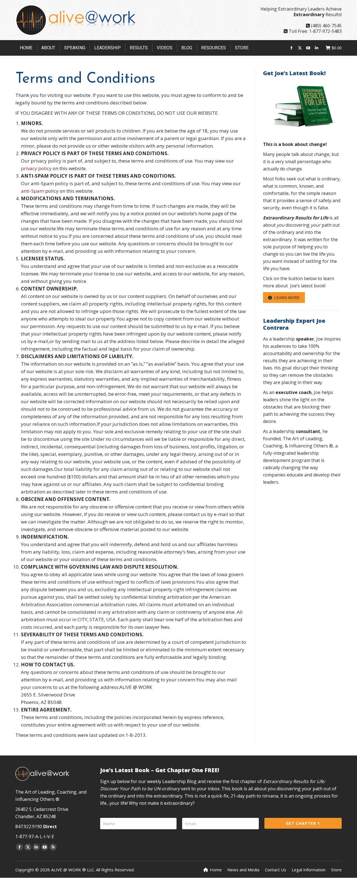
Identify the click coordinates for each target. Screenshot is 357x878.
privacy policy (36, 168)
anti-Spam (32, 191)
